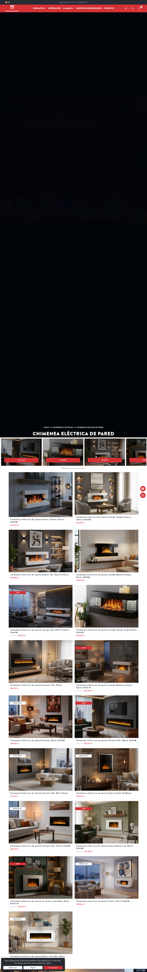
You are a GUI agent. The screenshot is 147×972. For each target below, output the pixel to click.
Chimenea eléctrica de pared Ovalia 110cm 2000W (103, 901)
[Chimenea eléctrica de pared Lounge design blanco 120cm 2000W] (106, 493)
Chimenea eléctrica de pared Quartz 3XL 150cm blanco (39, 575)
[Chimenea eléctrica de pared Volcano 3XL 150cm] (40, 661)
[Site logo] (11, 8)
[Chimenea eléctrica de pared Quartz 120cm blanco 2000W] (40, 494)
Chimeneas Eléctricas (63, 427)
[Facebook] (143, 488)
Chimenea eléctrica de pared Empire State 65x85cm (104, 793)
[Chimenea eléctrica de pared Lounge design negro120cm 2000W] (106, 606)
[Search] (132, 8)
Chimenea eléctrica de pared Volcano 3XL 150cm (36, 685)
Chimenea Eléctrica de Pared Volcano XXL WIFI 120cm (39, 793)
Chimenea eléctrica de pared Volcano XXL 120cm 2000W (40, 846)
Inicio (46, 427)
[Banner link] (21, 452)
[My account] (126, 8)
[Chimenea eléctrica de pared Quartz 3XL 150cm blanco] (40, 551)
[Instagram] (143, 495)
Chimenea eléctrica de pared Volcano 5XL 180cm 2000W (106, 740)
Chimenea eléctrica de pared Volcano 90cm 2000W (37, 740)
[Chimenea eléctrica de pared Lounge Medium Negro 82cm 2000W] (106, 551)
